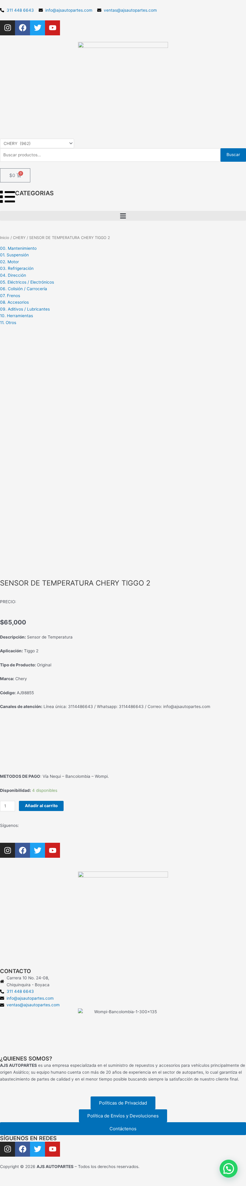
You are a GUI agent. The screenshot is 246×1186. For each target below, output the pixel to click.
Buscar (233, 154)
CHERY (19, 237)
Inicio (4, 237)
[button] (123, 216)
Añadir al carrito (41, 805)
